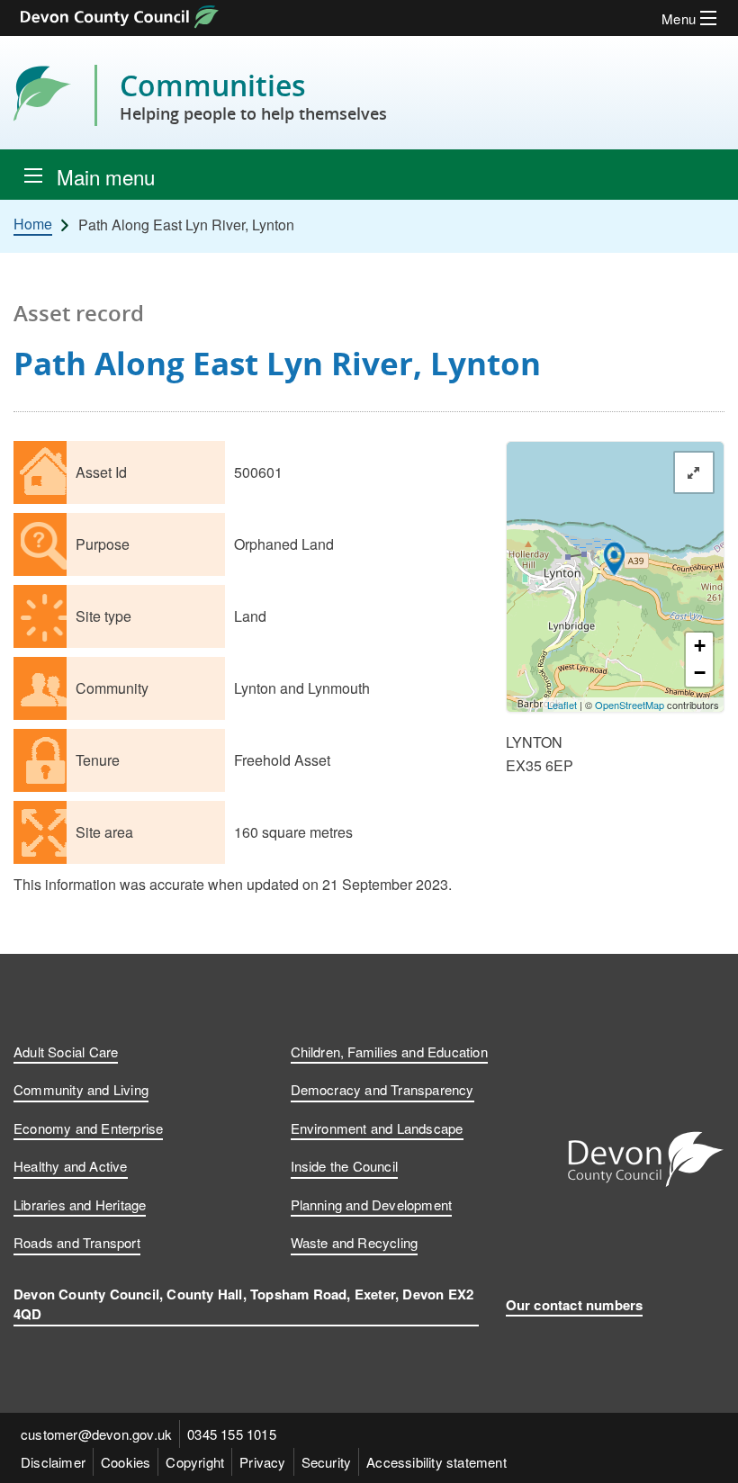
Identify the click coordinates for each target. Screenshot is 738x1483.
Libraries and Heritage (80, 1204)
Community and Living (81, 1089)
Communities (253, 95)
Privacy (262, 1461)
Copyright (195, 1461)
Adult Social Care (66, 1051)
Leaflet (562, 704)
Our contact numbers (575, 1305)
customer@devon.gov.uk (96, 1434)
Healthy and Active (71, 1165)
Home (33, 224)
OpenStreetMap (629, 704)
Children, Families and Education (389, 1051)
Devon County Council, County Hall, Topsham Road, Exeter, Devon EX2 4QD (243, 1304)
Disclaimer (53, 1461)
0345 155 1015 (231, 1434)
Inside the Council (345, 1165)
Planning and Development (372, 1204)
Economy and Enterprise (88, 1128)
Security (327, 1461)
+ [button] (700, 645)
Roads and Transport (77, 1242)
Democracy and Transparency (382, 1089)
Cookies (125, 1461)
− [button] (700, 672)
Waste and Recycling (354, 1242)
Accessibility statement (436, 1461)
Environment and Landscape (377, 1128)
